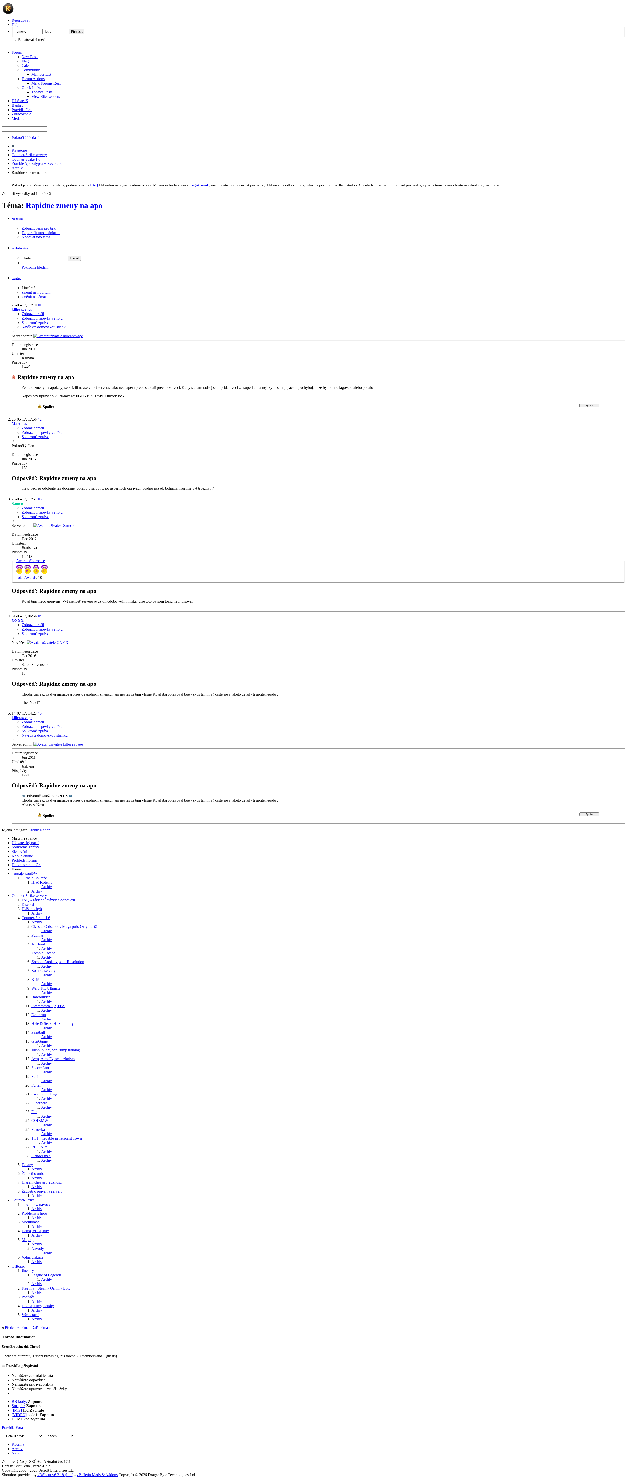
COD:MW (39, 1121)
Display (16, 278)
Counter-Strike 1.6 (26, 159)
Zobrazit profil (33, 314)
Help (15, 25)
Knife (35, 979)
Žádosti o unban (34, 1173)
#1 (40, 305)
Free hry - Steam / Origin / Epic (46, 1288)
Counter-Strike (23, 1200)
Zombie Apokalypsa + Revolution (38, 164)
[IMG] (17, 1410)
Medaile (18, 118)
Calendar (29, 65)
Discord (28, 904)
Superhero (39, 1103)
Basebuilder (40, 997)
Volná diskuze (32, 1257)
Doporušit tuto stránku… (41, 233)
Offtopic (18, 1266)
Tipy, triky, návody (36, 1204)
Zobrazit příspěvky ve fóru (42, 318)
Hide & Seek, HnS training (52, 1023)
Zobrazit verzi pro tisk (39, 228)
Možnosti (17, 218)
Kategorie (19, 150)
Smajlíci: (18, 1406)
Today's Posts (41, 92)
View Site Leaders (45, 96)
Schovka (38, 1129)
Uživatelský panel (25, 843)
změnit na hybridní (36, 292)
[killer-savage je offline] (58, 336)
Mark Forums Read (46, 83)
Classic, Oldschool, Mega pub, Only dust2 (64, 926)
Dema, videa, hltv (35, 1231)
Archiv (17, 168)
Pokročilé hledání (25, 138)
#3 (40, 499)
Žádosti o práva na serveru (42, 1191)
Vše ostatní (30, 1315)
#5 (40, 713)
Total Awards (26, 577)
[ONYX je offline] (47, 642)
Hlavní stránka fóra (26, 865)
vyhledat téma (20, 248)
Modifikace (30, 1222)
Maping (28, 1240)
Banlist (17, 105)
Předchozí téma (17, 1327)
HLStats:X (20, 101)
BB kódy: (19, 1401)
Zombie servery (43, 971)
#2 (40, 419)
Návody (37, 1248)
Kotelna (18, 1444)
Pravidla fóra (22, 110)
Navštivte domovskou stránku (45, 327)
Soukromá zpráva (35, 323)
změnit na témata (35, 297)
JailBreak (38, 944)
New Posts (30, 57)
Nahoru (46, 830)
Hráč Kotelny (41, 882)
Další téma (39, 1327)
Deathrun (38, 1015)
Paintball (38, 1032)
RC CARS (39, 1147)
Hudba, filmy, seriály (38, 1306)
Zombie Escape (43, 953)
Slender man (41, 1156)
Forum (17, 52)
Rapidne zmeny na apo (64, 205)
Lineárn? (28, 288)
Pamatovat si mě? (31, 39)
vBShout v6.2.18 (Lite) (55, 1475)
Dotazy (27, 1165)
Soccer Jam (40, 1068)
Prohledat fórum (24, 860)
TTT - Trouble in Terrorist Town (56, 1138)
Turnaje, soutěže (24, 873)
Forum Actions (33, 79)
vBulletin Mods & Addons (97, 1475)
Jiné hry (28, 1270)
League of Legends (46, 1275)
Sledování (19, 851)
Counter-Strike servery (29, 155)
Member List (41, 74)
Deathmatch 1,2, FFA (48, 1006)
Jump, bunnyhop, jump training (55, 1050)
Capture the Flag (44, 1094)
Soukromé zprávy (25, 847)
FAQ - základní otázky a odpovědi (48, 900)
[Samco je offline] (53, 525)
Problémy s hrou (34, 1213)
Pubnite (37, 935)
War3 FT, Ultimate (45, 988)
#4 (40, 616)
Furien (36, 1085)
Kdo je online (22, 856)
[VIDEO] (19, 1415)
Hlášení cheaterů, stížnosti (42, 1182)
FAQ (25, 61)
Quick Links (31, 88)
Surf (34, 1076)
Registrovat (20, 20)
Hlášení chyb (32, 909)
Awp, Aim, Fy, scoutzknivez (53, 1059)
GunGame (39, 1041)
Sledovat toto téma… (38, 237)
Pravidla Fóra (12, 1427)
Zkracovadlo (21, 114)
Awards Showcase (30, 561)
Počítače (28, 1297)
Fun (34, 1112)
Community (31, 70)
